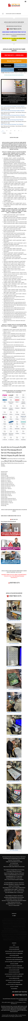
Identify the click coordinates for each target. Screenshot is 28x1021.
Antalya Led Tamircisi (14, 922)
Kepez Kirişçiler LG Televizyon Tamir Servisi (14, 895)
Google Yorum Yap (5, 72)
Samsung (6, 504)
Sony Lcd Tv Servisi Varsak (14, 905)
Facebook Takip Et (14, 72)
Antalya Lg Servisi (14, 963)
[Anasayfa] (14, 5)
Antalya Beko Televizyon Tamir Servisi (14, 957)
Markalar (14, 913)
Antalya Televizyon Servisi (14, 982)
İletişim (14, 915)
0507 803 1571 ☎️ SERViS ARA (14, 55)
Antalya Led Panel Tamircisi (14, 804)
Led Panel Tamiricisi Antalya (14, 827)
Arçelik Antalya (10, 458)
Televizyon (7, 65)
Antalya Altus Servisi (14, 947)
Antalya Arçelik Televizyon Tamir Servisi (14, 951)
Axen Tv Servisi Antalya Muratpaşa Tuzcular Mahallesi (13, 106)
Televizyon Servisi (7, 918)
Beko (6, 474)
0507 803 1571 (15, 583)
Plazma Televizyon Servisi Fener (14, 902)
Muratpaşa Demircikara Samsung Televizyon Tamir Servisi (14, 856)
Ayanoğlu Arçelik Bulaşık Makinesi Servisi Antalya (14, 897)
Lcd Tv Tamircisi (8, 481)
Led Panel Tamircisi (9, 482)
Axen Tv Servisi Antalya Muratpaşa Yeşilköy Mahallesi (12, 110)
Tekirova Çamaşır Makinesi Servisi (11, 932)
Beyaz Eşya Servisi (14, 61)
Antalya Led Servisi (14, 735)
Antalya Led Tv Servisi (17, 929)
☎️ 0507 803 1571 (14, 29)
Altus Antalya (15, 463)
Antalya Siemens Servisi (14, 978)
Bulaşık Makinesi (5, 70)
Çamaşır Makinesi (20, 65)
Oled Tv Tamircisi (8, 495)
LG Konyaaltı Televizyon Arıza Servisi (14, 871)
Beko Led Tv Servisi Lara (14, 864)
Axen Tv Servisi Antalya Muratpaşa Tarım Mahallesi (12, 124)
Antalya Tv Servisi (14, 986)
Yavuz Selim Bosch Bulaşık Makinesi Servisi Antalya (14, 869)
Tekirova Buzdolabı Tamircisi (12, 936)
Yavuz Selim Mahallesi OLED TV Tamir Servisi (14, 892)
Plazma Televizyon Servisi (10, 498)
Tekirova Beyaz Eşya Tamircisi (17, 925)
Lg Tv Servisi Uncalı (14, 863)
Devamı (3, 466)
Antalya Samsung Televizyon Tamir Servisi (14, 974)
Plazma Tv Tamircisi (9, 502)
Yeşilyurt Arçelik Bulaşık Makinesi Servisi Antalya (14, 874)
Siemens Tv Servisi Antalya (14, 886)
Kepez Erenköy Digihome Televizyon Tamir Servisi (14, 873)
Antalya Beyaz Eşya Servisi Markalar (14, 959)
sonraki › (4, 133)
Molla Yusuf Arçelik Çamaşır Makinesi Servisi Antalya (14, 866)
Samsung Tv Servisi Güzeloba (14, 860)
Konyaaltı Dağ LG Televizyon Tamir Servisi (14, 898)
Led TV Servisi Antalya (14, 643)
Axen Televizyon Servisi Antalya (8, 107)
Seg (5, 505)
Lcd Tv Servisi (7, 480)
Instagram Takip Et (23, 72)
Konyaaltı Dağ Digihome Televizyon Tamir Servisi (14, 882)
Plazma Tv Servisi (8, 501)
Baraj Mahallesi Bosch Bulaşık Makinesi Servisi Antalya (14, 858)
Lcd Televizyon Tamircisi (10, 478)
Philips (6, 497)
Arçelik (6, 471)
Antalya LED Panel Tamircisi (14, 620)
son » (10, 133)
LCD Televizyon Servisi (9, 477)
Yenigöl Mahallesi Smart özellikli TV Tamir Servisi (14, 889)
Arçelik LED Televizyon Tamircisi (14, 666)
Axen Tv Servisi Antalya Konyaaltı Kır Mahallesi (14, 879)
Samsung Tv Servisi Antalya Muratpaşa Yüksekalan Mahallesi (14, 900)
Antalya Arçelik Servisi (14, 949)
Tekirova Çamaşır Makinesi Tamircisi (19, 920)
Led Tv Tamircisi (8, 488)
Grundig (6, 475)
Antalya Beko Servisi (14, 955)
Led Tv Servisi (8, 487)
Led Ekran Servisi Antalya (14, 689)
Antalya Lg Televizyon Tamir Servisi (14, 965)
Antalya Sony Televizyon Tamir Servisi (14, 980)
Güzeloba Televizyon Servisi (19, 939)
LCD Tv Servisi (14, 918)
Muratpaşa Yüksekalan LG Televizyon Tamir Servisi (14, 884)
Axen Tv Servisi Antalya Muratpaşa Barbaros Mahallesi (13, 115)
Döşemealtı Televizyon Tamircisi (10, 934)
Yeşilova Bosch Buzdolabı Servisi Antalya (14, 861)
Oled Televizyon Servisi (10, 491)
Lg (5, 490)
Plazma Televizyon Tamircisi (11, 499)
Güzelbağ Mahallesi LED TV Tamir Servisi (14, 876)
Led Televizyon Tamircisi (10, 485)
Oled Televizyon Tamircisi (10, 492)
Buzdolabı (20, 69)
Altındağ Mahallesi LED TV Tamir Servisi (14, 903)
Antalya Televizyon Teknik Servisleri (14, 984)
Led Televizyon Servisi (9, 484)
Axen (9, 109)
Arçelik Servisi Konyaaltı (10, 447)
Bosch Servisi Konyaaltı (14, 461)
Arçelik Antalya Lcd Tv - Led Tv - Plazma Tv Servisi (14, 890)
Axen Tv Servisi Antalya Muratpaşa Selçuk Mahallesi (12, 119)
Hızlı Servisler (14, 988)
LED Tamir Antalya (14, 850)
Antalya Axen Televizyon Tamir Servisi (14, 953)
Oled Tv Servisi (8, 494)
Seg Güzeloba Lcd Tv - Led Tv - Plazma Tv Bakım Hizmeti (14, 887)
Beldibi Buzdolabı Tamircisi (11, 938)
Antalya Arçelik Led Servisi (14, 781)
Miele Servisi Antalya (17, 458)
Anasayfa (3, 13)
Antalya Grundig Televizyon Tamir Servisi (14, 961)
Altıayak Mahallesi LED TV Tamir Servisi (14, 877)
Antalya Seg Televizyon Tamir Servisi (14, 976)
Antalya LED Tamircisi (14, 758)
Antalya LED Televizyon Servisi (14, 712)
